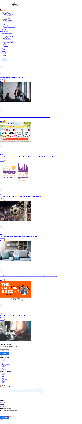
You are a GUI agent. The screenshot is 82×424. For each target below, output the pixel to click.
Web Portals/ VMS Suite (8, 15)
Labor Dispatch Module (7, 18)
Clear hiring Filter (4, 387)
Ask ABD (3, 366)
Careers (3, 7)
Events (3, 367)
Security (3, 368)
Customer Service (5, 362)
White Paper (4, 369)
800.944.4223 (2, 402)
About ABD (4, 23)
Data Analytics (6, 37)
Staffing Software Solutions (6, 364)
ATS (3, 375)
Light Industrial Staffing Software (9, 21)
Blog (3, 48)
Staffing (3, 359)
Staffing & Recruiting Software (7, 12)
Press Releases (4, 365)
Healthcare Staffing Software (8, 20)
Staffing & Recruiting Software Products (10, 14)
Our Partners (6, 25)
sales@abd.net (2, 406)
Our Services (4, 43)
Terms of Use (4, 422)
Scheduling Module (7, 17)
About (5, 24)
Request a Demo (4, 29)
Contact (3, 28)
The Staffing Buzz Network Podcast (9, 27)
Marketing (3, 363)
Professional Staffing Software (8, 42)
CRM (3, 376)
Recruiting (3, 360)
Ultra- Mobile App (9, 16)
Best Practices (4, 381)
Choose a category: (3, 385)
